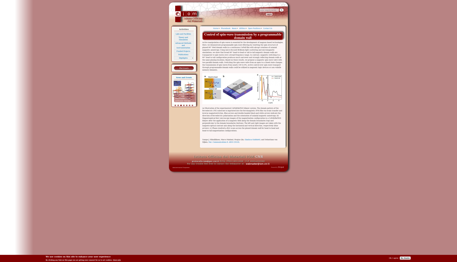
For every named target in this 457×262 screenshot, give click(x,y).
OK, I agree (393, 258)
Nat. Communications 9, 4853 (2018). (224, 142)
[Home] (188, 14)
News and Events (184, 77)
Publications (183, 54)
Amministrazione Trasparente (181, 167)
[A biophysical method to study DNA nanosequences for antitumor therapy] (184, 104)
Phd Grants (184, 68)
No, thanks (405, 258)
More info (117, 260)
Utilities (242, 28)
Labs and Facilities (183, 34)
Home (215, 28)
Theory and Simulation (183, 38)
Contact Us (267, 28)
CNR (259, 157)
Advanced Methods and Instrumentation (183, 45)
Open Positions (254, 28)
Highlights (183, 58)
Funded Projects (183, 51)
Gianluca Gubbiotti (252, 140)
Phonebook (225, 28)
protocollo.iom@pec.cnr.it (205, 161)
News (234, 28)
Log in (269, 14)
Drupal (281, 167)
